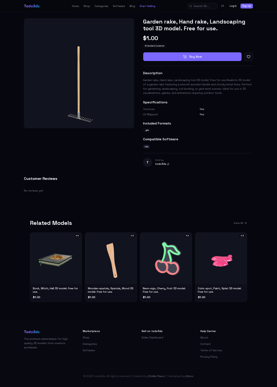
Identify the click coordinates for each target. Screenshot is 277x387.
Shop (86, 6)
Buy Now (195, 57)
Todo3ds (32, 6)
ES (222, 6)
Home (75, 6)
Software (119, 6)
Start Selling (147, 6)
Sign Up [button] (246, 6)
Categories (101, 6)
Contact (205, 344)
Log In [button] (233, 6)
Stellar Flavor (156, 376)
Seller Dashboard (152, 337)
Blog (132, 6)
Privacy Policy (208, 356)
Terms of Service (211, 350)
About (204, 337)
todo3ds (160, 164)
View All (238, 223)
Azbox (189, 376)
